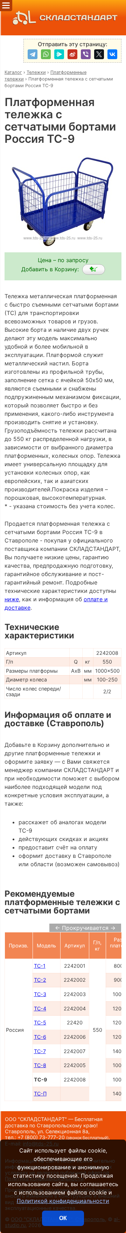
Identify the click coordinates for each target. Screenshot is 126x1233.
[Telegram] (32, 54)
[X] (99, 54)
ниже (12, 599)
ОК (63, 1218)
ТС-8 (40, 1065)
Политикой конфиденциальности (63, 1200)
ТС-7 (40, 1051)
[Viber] (86, 54)
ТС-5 (40, 1022)
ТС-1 (40, 966)
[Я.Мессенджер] (59, 54)
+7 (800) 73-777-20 (63, 1137)
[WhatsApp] (46, 54)
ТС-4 (40, 1008)
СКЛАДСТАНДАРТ (78, 17)
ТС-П (40, 1094)
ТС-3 (40, 994)
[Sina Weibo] (72, 54)
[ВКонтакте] (112, 54)
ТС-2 (40, 980)
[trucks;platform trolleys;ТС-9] (93, 269)
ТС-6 (40, 1037)
